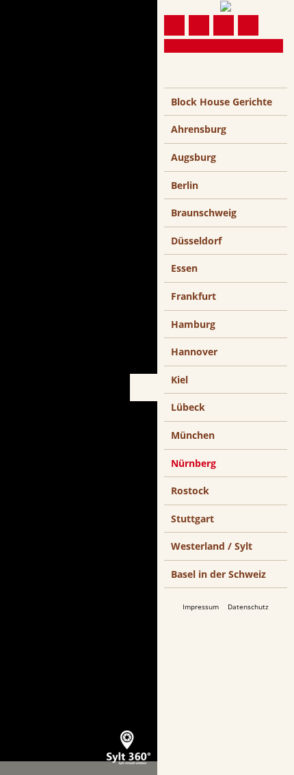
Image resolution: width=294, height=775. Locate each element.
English (200, 81)
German (175, 81)
